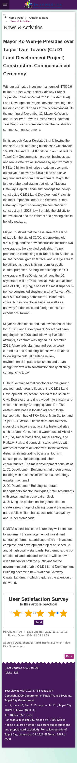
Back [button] (69, 656)
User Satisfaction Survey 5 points (63, 613)
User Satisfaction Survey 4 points (52, 613)
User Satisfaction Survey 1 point (17, 613)
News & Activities (20, 21)
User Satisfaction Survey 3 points (40, 613)
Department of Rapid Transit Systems (43, 5)
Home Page (16, 17)
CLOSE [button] (4, 5)
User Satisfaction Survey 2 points (28, 613)
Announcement (38, 17)
